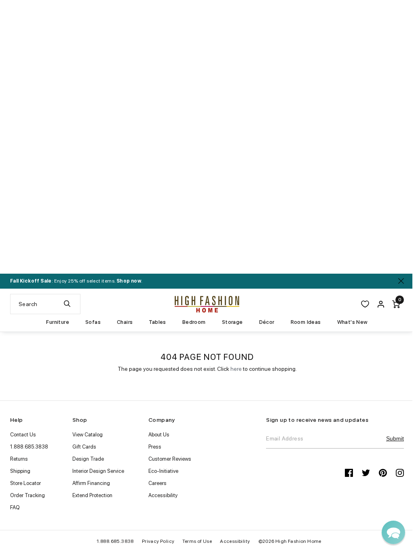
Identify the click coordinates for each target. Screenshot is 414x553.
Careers (157, 483)
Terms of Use (197, 541)
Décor (267, 322)
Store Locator (25, 483)
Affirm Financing (91, 483)
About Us (158, 435)
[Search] (67, 304)
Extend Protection (92, 495)
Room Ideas (306, 322)
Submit (395, 438)
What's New (352, 322)
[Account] (381, 304)
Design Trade (88, 459)
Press (154, 447)
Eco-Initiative (163, 471)
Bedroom (194, 322)
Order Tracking (27, 495)
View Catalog (87, 435)
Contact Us (23, 435)
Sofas (93, 322)
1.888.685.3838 (29, 447)
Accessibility (162, 495)
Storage (232, 322)
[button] (393, 532)
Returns (19, 459)
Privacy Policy (158, 541)
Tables (157, 322)
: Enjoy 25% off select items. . (76, 281)
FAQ (15, 507)
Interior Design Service (98, 471)
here (236, 369)
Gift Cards (84, 447)
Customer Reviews (169, 459)
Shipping (20, 471)
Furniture (57, 322)
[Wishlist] (365, 304)
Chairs (125, 322)
